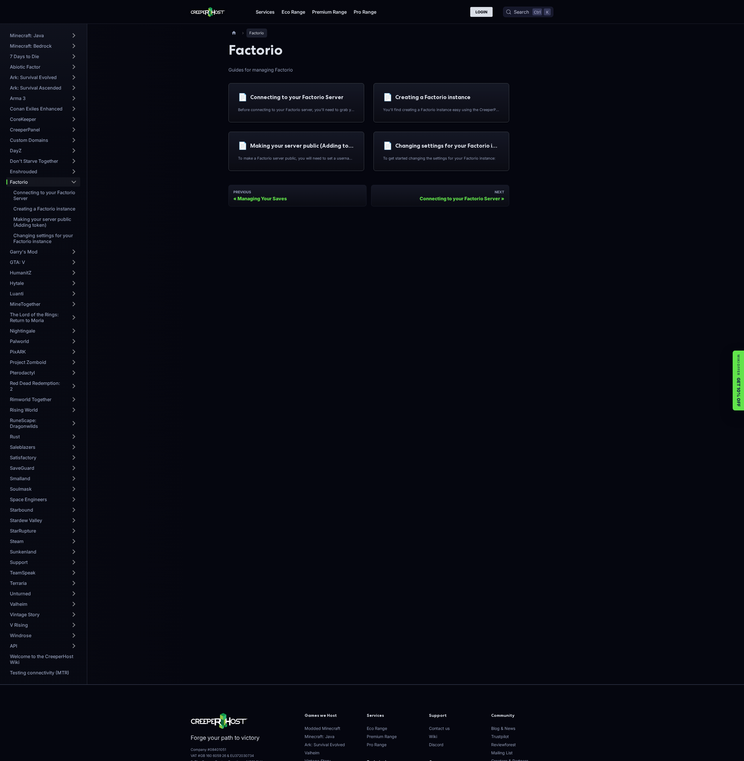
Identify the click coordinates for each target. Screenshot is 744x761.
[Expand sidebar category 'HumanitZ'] (73, 272)
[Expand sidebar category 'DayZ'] (73, 150)
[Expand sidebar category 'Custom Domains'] (73, 140)
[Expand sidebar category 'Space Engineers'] (73, 499)
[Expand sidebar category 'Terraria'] (73, 583)
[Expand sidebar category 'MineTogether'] (73, 304)
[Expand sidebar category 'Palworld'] (73, 341)
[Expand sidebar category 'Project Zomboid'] (73, 362)
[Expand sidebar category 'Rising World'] (73, 410)
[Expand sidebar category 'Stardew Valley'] (73, 520)
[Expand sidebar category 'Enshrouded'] (73, 171)
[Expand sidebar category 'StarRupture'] (73, 530)
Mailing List (502, 752)
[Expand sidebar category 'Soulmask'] (73, 489)
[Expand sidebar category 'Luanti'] (73, 293)
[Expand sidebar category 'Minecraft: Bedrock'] (73, 46)
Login (481, 12)
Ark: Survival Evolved (325, 744)
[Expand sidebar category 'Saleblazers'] (73, 447)
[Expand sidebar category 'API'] (73, 646)
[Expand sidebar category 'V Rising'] (73, 625)
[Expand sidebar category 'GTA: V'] (73, 262)
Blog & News (503, 728)
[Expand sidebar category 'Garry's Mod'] (73, 251)
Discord (436, 744)
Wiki (433, 736)
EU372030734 (242, 755)
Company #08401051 (208, 749)
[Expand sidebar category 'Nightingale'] (73, 330)
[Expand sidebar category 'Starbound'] (73, 510)
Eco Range (293, 12)
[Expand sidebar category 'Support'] (73, 562)
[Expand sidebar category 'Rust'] (73, 436)
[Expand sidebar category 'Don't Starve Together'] (73, 161)
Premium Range (329, 12)
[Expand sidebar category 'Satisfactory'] (73, 457)
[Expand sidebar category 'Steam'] (73, 541)
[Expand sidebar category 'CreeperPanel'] (73, 129)
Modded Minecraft (322, 728)
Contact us (439, 728)
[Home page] (233, 32)
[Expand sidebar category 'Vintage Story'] (73, 614)
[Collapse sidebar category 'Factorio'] (73, 182)
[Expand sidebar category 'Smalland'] (73, 478)
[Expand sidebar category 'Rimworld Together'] (73, 399)
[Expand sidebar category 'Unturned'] (73, 593)
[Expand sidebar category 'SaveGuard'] (73, 468)
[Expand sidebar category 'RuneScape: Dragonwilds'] (73, 423)
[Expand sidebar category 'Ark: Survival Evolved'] (73, 77)
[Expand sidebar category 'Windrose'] (73, 635)
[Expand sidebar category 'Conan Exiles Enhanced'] (73, 108)
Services (265, 12)
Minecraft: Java (320, 736)
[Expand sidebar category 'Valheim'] (73, 604)
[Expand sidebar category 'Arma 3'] (73, 98)
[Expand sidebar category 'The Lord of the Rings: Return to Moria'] (73, 317)
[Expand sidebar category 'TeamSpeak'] (73, 572)
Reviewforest (503, 744)
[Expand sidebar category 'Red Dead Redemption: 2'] (73, 386)
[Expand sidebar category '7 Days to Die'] (73, 56)
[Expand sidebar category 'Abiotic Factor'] (73, 67)
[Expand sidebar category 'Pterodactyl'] (73, 372)
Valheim (312, 752)
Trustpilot (500, 736)
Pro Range (365, 12)
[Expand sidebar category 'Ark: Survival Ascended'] (73, 87)
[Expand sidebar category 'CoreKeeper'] (73, 119)
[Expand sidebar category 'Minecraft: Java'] (73, 35)
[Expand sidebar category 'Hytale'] (73, 283)
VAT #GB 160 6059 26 (208, 755)
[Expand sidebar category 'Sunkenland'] (73, 551)
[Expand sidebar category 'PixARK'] (73, 351)
